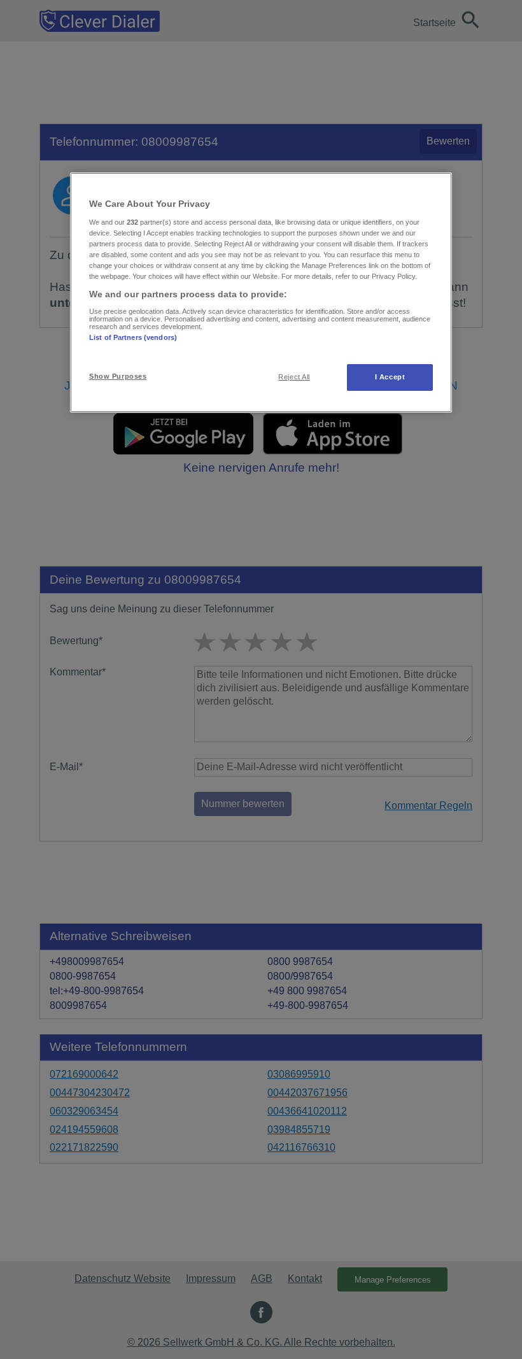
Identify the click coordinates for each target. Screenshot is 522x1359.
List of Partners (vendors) (133, 337)
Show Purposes (117, 376)
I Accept (390, 377)
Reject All (294, 377)
